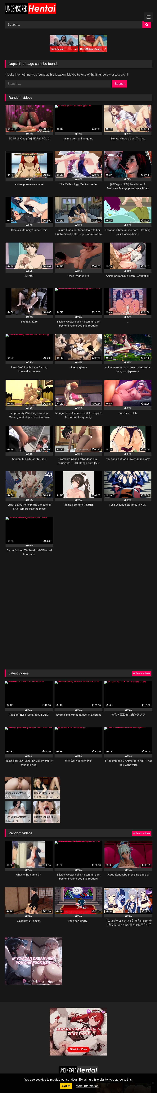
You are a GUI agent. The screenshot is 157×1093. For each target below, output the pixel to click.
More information (87, 1086)
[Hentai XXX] (78, 9)
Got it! (66, 1086)
